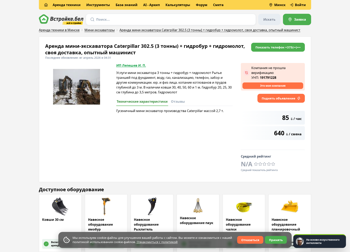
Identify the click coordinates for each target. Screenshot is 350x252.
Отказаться (250, 240)
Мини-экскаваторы (99, 30)
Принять (276, 240)
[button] (278, 47)
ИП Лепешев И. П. (131, 65)
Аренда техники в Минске (59, 30)
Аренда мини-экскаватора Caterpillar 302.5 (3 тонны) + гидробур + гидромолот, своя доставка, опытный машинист (210, 30)
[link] (297, 19)
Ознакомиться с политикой (157, 242)
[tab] (142, 102)
